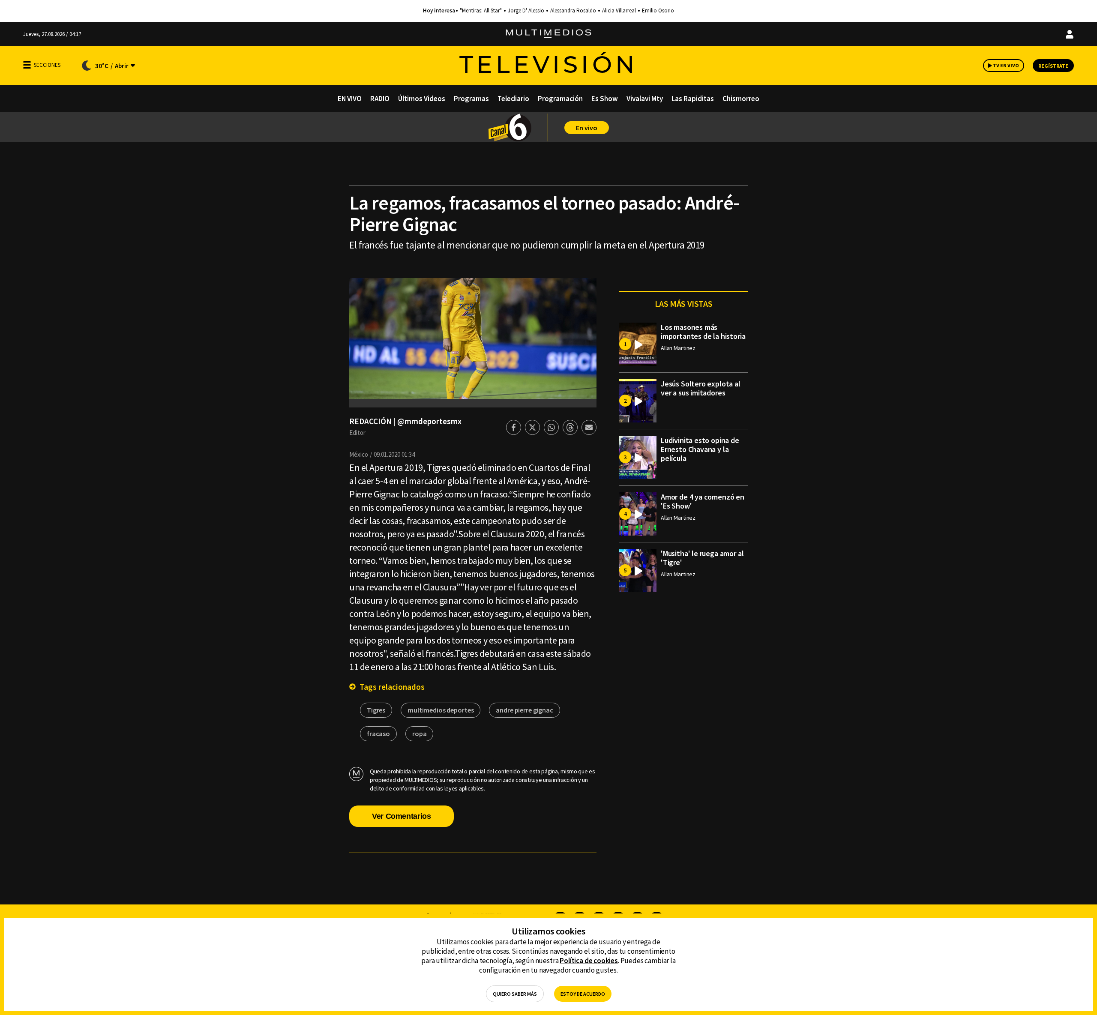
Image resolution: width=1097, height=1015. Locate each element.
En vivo (586, 127)
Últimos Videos (421, 98)
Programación (560, 98)
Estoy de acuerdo (582, 994)
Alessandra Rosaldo (573, 10)
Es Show (604, 98)
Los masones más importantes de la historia (703, 331)
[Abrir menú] (27, 64)
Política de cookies (589, 960)
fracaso (378, 733)
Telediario (513, 98)
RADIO (380, 98)
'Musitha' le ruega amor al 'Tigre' (702, 557)
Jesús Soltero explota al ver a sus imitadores (700, 388)
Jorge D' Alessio (526, 10)
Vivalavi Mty (644, 98)
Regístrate (1053, 66)
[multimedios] (548, 34)
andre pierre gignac (524, 710)
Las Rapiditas (692, 98)
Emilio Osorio (658, 10)
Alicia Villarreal (619, 10)
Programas (471, 98)
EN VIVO (350, 98)
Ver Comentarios (401, 816)
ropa (419, 733)
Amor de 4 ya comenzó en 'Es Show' (702, 501)
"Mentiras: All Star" (481, 10)
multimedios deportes (441, 710)
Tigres (376, 710)
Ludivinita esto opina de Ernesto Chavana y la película (700, 449)
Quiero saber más (515, 994)
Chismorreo (740, 98)
